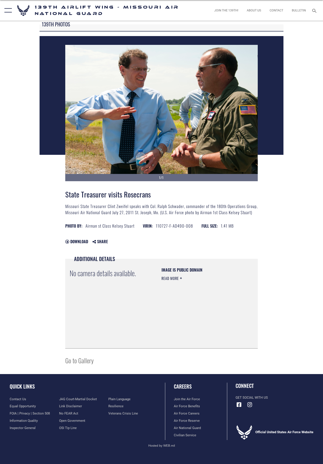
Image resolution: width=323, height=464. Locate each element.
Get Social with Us (252, 398)
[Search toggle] (315, 10)
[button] (7, 10)
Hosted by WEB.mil (161, 445)
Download (78, 241)
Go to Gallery (79, 360)
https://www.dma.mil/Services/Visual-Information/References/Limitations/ (188, 322)
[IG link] (250, 404)
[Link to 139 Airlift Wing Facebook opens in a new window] (239, 404)
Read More (171, 278)
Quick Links (22, 386)
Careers (183, 386)
